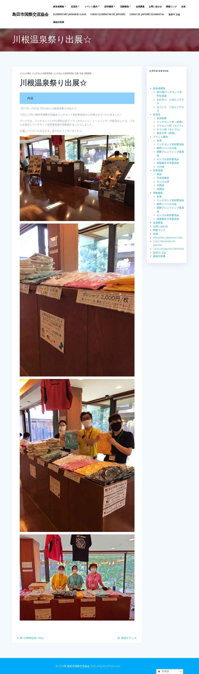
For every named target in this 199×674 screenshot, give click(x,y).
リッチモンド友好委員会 (42, 73)
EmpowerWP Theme (131, 666)
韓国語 (160, 189)
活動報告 (124, 6)
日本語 (165, 671)
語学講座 (108, 6)
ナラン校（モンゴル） (169, 129)
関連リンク (171, 6)
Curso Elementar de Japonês (107, 14)
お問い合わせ (155, 6)
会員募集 (140, 6)
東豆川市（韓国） (167, 133)
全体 (183, 6)
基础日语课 (58, 22)
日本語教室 (163, 178)
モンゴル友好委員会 (168, 159)
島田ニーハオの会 (167, 148)
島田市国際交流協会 (30, 14)
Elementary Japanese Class (69, 14)
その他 (160, 166)
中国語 (160, 185)
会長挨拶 (162, 118)
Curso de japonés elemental (147, 14)
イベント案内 (90, 6)
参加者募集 (58, 6)
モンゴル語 (163, 181)
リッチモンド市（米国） (170, 122)
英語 (159, 174)
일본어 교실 (174, 14)
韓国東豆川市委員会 (168, 163)
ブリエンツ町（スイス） (170, 125)
